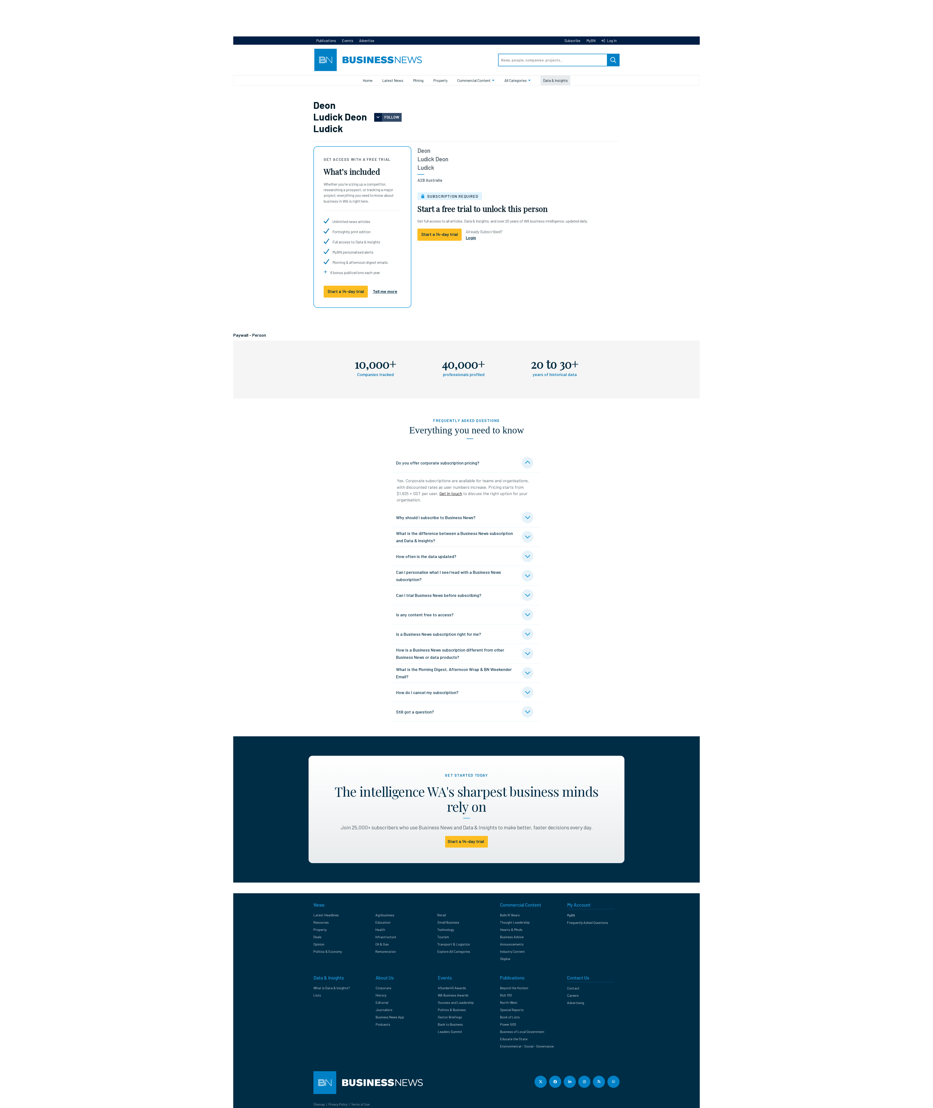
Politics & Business (452, 1010)
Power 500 (508, 1024)
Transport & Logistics (453, 944)
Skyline (505, 959)
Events (347, 40)
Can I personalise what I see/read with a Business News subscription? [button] (448, 575)
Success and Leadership (456, 1002)
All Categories (515, 80)
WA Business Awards (453, 995)
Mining (418, 80)
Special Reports (512, 1010)
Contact (573, 988)
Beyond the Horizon (514, 988)
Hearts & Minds (511, 930)
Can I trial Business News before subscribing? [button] (438, 595)
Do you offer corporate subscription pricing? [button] (437, 462)
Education (382, 922)
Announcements (512, 944)
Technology (445, 930)
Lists (317, 995)
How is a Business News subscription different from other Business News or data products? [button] (450, 653)
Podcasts (383, 1024)
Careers (573, 995)
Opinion (318, 944)
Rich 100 (506, 995)
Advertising (575, 1003)
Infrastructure (385, 937)
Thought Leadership (515, 922)
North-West (509, 1002)
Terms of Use (360, 1104)
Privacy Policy (337, 1104)
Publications (326, 40)
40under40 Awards (452, 988)
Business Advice (512, 937)
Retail (441, 915)
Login (471, 237)
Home (367, 80)
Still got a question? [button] (415, 711)
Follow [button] (391, 117)
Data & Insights (555, 80)
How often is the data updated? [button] (426, 556)
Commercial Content (474, 80)
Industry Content (512, 951)
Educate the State (513, 1039)
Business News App (390, 1017)
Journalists (384, 1010)
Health (380, 930)
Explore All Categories (453, 951)
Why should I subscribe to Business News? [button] (435, 517)
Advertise (366, 40)
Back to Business (450, 1024)
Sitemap (319, 1104)
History (381, 995)
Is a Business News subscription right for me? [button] (438, 634)
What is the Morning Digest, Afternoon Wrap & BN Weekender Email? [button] (454, 673)
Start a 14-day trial (346, 291)
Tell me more (385, 291)
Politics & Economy (327, 951)
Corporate (383, 988)
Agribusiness (384, 915)
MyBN (591, 40)
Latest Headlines (326, 915)
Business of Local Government (522, 1032)
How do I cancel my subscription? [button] (427, 692)
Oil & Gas (382, 944)
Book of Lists (510, 1017)
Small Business (448, 922)
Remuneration (385, 951)
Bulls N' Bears (510, 915)
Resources (321, 922)
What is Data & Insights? (331, 988)
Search (613, 60)
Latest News (392, 80)
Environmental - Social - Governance (527, 1046)
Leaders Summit (450, 1032)
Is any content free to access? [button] (425, 614)
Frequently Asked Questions (587, 922)
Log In (611, 40)
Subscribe (572, 40)
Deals (317, 937)
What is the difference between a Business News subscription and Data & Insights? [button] (454, 537)
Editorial (382, 1002)
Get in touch (450, 493)
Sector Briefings (450, 1017)
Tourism (443, 937)
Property (440, 80)
